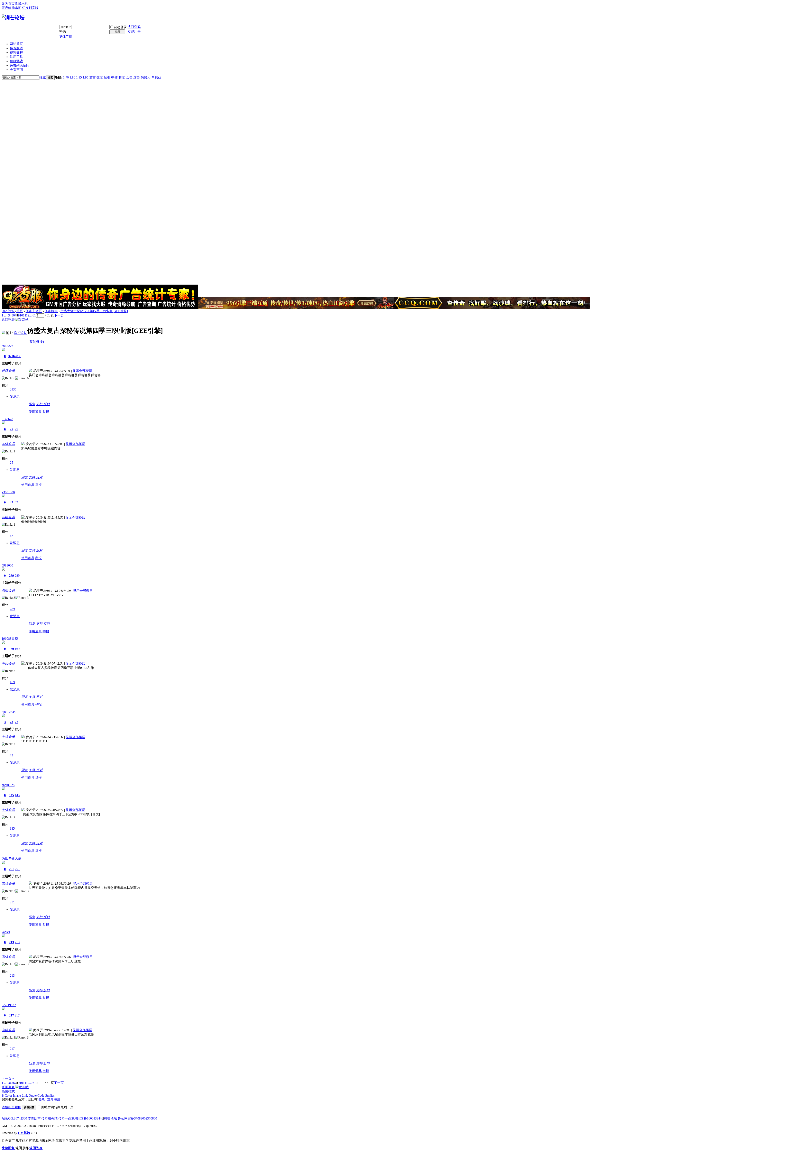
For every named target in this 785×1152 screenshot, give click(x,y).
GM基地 (24, 1133)
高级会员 (8, 590)
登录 (41, 1099)
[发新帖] (22, 319)
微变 (99, 77)
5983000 (7, 565)
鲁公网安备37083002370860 (137, 1118)
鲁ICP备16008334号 (89, 1118)
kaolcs (6, 932)
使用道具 (35, 411)
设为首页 (8, 3)
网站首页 (16, 44)
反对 (46, 404)
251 (11, 869)
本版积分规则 (11, 1107)
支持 (39, 404)
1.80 (72, 77)
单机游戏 (16, 61)
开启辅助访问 (11, 8)
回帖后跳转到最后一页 (57, 1107)
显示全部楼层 (82, 370)
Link (25, 1095)
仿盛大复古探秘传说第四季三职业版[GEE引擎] (94, 311)
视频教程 (16, 52)
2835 (18, 356)
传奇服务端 (49, 1118)
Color (8, 1095)
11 (24, 315)
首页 (19, 311)
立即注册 (134, 31)
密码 (62, 31)
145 (11, 795)
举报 (46, 411)
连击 (136, 77)
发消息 (15, 396)
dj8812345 (9, 711)
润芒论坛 (8, 311)
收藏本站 (21, 3)
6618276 (7, 346)
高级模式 (8, 1091)
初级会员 (8, 444)
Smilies (50, 1095)
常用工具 (16, 56)
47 (11, 502)
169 (11, 649)
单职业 (156, 77)
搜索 (42, 77)
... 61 (32, 315)
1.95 (85, 77)
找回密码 (134, 27)
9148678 (7, 419)
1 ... (4, 315)
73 (11, 722)
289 (11, 575)
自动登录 (120, 27)
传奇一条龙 (66, 1118)
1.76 (66, 77)
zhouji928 (8, 785)
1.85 (79, 77)
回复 (32, 404)
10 (21, 315)
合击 (129, 77)
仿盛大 (145, 77)
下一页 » (8, 1078)
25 (11, 429)
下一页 (59, 315)
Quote (33, 1095)
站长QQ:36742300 (14, 1118)
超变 (122, 77)
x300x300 (8, 492)
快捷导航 (65, 36)
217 (11, 1015)
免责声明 (16, 69)
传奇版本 (16, 48)
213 (11, 942)
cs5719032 (9, 1005)
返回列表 (8, 319)
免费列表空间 (19, 65)
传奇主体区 (34, 311)
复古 (92, 77)
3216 (11, 356)
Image (17, 1095)
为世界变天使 (11, 858)
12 (27, 315)
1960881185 (10, 638)
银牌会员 (8, 370)
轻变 (107, 77)
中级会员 (8, 663)
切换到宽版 (30, 8)
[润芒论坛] (13, 17)
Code (40, 1095)
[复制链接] (36, 341)
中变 (114, 77)
